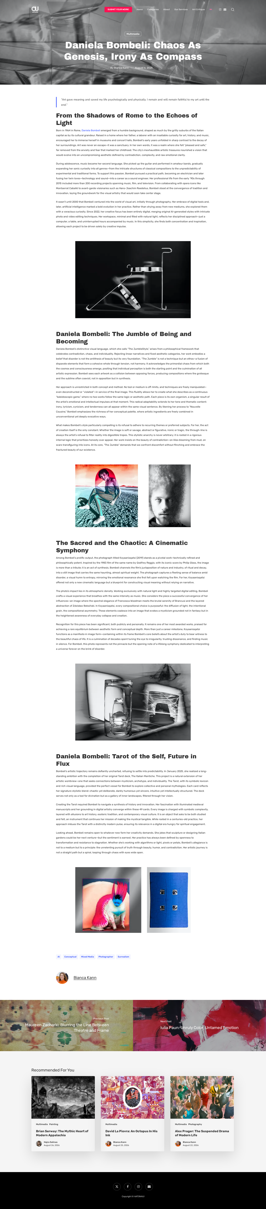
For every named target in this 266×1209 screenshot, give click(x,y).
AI (59, 956)
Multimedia (133, 33)
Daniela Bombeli (91, 130)
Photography (195, 1124)
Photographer (106, 956)
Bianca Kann (121, 67)
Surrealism (123, 956)
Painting (53, 1124)
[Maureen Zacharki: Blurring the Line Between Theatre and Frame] (66, 1025)
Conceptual (70, 956)
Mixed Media (87, 956)
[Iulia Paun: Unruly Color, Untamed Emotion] (199, 1025)
